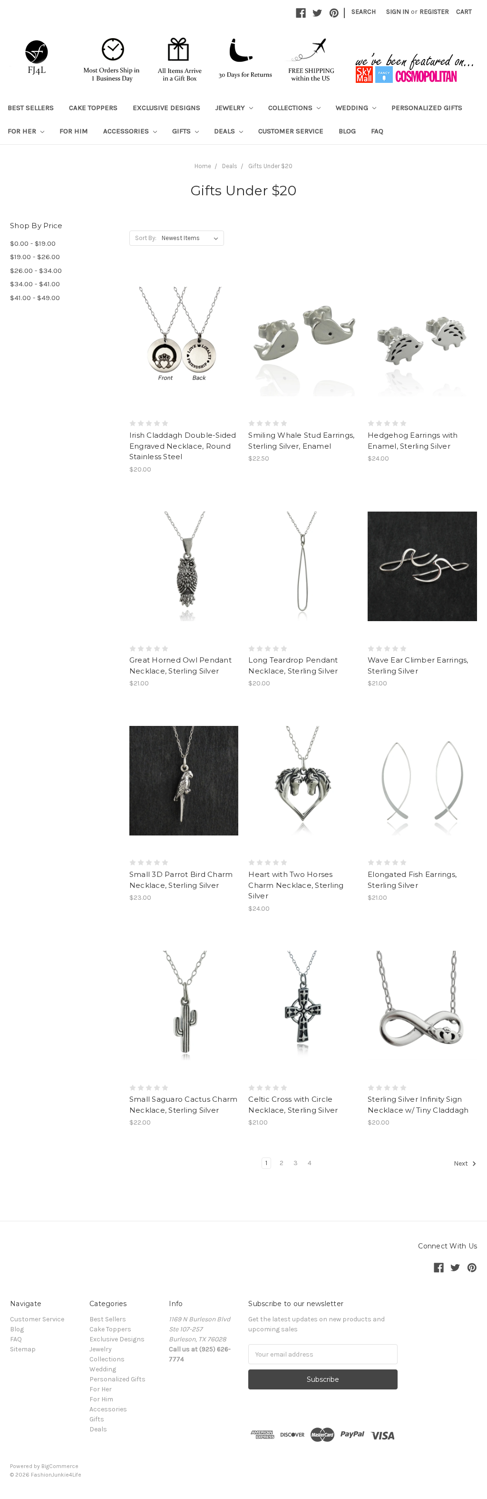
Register (434, 12)
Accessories (127, 131)
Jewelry (231, 107)
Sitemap (23, 1349)
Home (203, 166)
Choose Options (184, 797)
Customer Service (290, 131)
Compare (180, 341)
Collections (291, 107)
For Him (73, 131)
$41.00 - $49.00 (35, 297)
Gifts (182, 131)
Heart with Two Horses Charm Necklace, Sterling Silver (295, 885)
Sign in (397, 12)
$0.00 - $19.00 (33, 243)
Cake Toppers (93, 107)
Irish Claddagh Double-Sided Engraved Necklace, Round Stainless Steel (182, 446)
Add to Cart (184, 358)
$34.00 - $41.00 (35, 284)
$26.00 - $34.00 (36, 270)
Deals (225, 131)
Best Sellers (31, 107)
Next (461, 1164)
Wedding (353, 107)
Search (363, 12)
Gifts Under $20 (270, 166)
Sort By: (145, 237)
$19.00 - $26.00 (35, 256)
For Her (23, 131)
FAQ (377, 131)
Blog (347, 131)
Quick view (184, 324)
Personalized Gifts (426, 107)
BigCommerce (59, 1466)
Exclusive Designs (166, 107)
